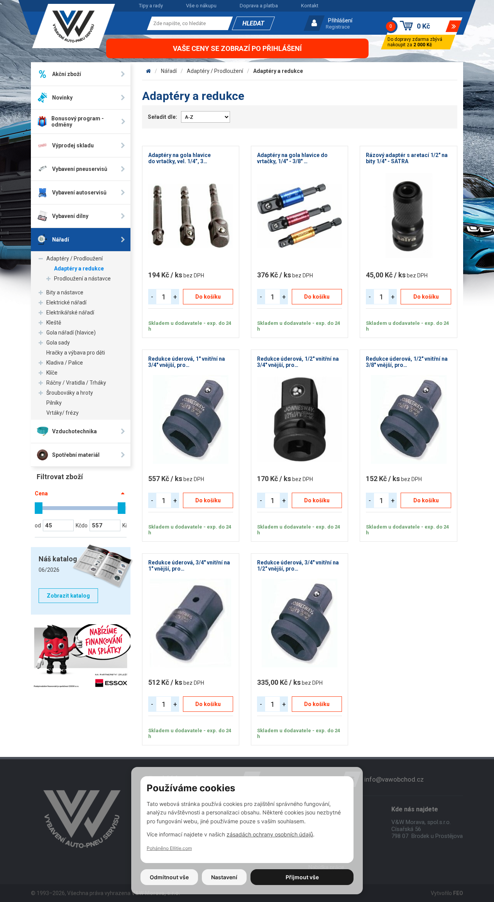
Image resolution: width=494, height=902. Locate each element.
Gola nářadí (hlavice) (71, 332)
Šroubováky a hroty (69, 393)
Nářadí (169, 71)
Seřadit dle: (162, 117)
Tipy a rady (151, 5)
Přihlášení (340, 20)
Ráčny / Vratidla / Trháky (76, 383)
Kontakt (309, 5)
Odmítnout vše (169, 877)
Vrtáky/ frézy (62, 413)
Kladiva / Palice (64, 363)
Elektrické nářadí (66, 302)
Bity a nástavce (64, 292)
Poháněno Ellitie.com (169, 848)
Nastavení (224, 877)
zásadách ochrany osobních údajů (270, 834)
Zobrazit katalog (68, 596)
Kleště (53, 322)
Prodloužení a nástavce (82, 278)
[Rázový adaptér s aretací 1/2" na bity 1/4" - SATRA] (408, 215)
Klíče (52, 373)
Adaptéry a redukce (79, 268)
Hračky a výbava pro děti (75, 353)
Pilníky (54, 403)
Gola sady (58, 343)
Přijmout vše (302, 877)
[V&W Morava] (148, 71)
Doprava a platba (259, 5)
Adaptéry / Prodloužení (74, 258)
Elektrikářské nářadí (70, 312)
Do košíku (208, 297)
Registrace (338, 27)
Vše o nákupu (201, 5)
